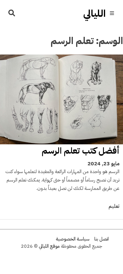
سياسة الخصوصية (73, 239)
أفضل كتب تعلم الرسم (80, 150)
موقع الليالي (49, 246)
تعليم (114, 206)
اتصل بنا (101, 239)
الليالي (94, 13)
